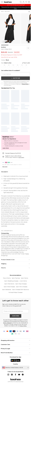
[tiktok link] (23, 374)
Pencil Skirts (7, 278)
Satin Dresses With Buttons (20, 289)
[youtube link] (19, 374)
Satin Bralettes (6, 289)
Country (15, 364)
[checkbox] (2, 83)
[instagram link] (8, 374)
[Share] (29, 11)
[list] (15, 5)
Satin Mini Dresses (21, 286)
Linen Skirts (23, 281)
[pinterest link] (12, 374)
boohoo (3, 47)
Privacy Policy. (23, 326)
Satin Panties (16, 278)
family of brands (7, 323)
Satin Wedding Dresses (11, 281)
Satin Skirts (7, 11)
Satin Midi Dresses (9, 286)
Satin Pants (24, 278)
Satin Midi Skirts (9, 284)
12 (25, 66)
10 (20, 66)
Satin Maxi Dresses (21, 284)
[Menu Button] (2, 2)
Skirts (2, 11)
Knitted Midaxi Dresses (15, 292)
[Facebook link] (15, 374)
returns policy (21, 157)
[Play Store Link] (15, 360)
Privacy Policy (25, 84)
